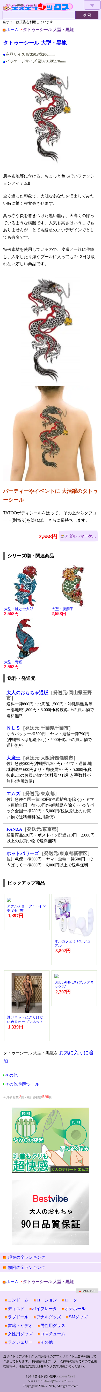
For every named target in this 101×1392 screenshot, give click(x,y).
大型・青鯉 (13, 664)
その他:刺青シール (22, 1084)
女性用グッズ (20, 1334)
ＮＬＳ (13, 728)
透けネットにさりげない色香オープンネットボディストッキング (25, 1021)
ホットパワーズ (22, 853)
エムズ (13, 793)
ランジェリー (20, 1342)
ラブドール (18, 1317)
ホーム (12, 29)
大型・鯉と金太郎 (18, 611)
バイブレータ (44, 1308)
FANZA (14, 829)
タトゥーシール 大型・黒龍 (35, 43)
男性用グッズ (52, 1325)
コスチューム (52, 1334)
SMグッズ (78, 1317)
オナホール (75, 1308)
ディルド (16, 1308)
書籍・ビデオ (20, 1325)
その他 (11, 1075)
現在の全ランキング (26, 1257)
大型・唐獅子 (62, 611)
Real (71, 1376)
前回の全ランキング (26, 1267)
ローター (73, 1300)
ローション (46, 1300)
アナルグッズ (48, 1317)
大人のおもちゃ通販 (27, 692)
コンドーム (18, 1300)
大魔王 (13, 758)
